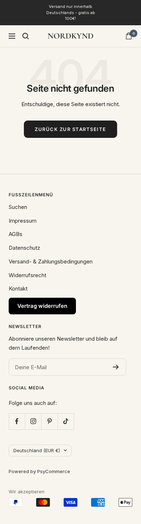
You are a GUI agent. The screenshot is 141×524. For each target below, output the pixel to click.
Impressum (23, 220)
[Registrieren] (116, 367)
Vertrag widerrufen (42, 305)
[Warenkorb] (128, 35)
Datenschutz (24, 247)
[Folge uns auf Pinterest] (49, 421)
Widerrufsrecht (27, 275)
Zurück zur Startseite (70, 129)
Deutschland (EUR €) (36, 450)
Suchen (18, 207)
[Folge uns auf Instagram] (33, 421)
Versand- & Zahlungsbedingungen (51, 261)
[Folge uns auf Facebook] (17, 421)
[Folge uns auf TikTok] (65, 421)
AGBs (15, 234)
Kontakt (18, 288)
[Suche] (25, 36)
